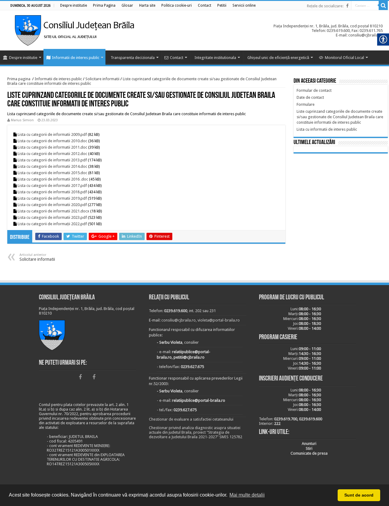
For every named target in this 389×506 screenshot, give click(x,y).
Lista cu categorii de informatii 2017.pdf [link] (52, 185)
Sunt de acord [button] (359, 495)
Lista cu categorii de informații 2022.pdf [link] (52, 224)
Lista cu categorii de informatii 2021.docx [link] (53, 211)
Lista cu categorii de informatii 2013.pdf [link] (52, 160)
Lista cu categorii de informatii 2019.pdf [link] (52, 198)
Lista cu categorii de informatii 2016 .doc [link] (53, 179)
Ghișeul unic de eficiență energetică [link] (278, 57)
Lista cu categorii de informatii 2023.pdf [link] (52, 217)
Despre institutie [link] (23, 57)
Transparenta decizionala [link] (133, 57)
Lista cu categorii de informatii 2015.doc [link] (52, 172)
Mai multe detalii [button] (247, 494)
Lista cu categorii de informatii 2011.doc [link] (52, 147)
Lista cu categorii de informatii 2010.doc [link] (52, 141)
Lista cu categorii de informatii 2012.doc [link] (52, 153)
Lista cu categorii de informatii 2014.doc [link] (52, 166)
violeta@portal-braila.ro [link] (219, 320)
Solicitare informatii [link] (102, 79)
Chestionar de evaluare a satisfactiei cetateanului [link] (191, 419)
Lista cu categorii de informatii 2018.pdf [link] (52, 192)
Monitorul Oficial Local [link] (344, 57)
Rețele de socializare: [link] (325, 6)
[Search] (383, 5)
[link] (73, 5)
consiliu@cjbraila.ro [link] (178, 320)
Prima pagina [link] (18, 79)
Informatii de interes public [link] (75, 57)
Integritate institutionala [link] (215, 57)
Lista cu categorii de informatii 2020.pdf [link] (52, 204)
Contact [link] (176, 57)
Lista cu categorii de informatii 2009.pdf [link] (52, 134)
